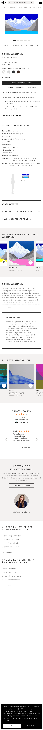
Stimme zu (11, 726)
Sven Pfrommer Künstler (11, 547)
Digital (21, 134)
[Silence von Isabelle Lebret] (21, 376)
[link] (32, 2)
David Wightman (14, 54)
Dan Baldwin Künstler (10, 539)
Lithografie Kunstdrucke (11, 576)
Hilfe (6, 45)
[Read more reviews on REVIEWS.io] (21, 422)
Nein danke (31, 726)
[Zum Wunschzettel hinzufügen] (30, 262)
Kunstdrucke (22, 7)
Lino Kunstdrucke (9, 572)
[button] (40, 3)
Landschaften (13, 139)
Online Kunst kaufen (9, 7)
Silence (11, 390)
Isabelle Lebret (16, 393)
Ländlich (22, 139)
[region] (21, 439)
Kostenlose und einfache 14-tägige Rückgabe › (20, 97)
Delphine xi (13, 268)
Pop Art (8, 136)
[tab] (21, 125)
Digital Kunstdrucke (9, 569)
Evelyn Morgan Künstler (11, 536)
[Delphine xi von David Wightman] (21, 253)
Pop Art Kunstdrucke (35, 7)
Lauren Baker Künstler (10, 543)
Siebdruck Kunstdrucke (11, 580)
